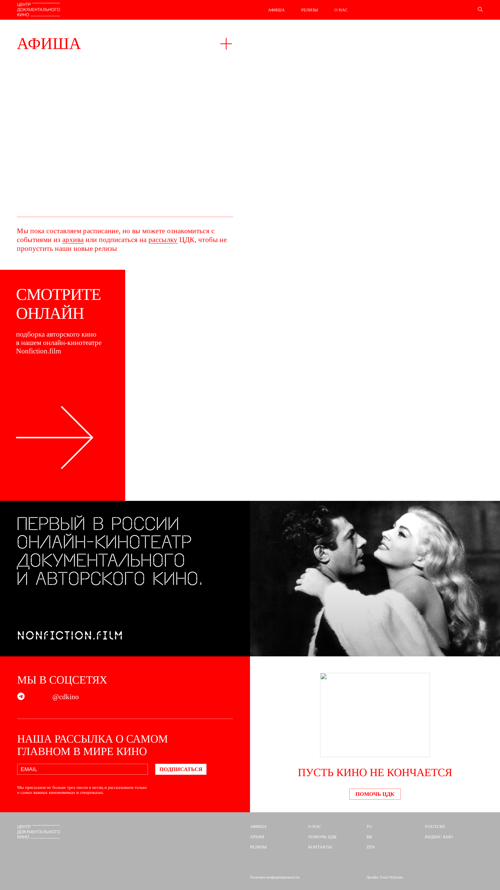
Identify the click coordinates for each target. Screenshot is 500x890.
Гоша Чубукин (391, 877)
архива (73, 240)
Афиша (276, 9)
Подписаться (180, 769)
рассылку (163, 240)
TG (369, 826)
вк (369, 836)
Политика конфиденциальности (274, 877)
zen (370, 846)
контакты (320, 846)
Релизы (309, 9)
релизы (258, 846)
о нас (314, 826)
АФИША (258, 826)
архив (257, 836)
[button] (491, 125)
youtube (435, 826)
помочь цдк (322, 836)
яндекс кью (439, 836)
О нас (341, 9)
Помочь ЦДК (374, 794)
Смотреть (159, 486)
